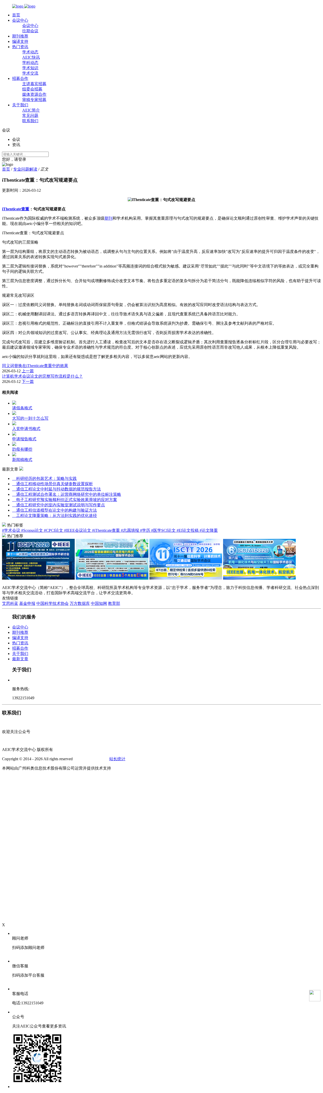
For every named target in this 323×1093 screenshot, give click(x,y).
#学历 (145, 530)
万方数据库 (80, 603)
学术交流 (30, 73)
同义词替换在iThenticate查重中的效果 (35, 365)
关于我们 (20, 105)
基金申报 (27, 603)
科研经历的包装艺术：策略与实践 (44, 478)
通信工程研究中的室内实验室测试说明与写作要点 (58, 505)
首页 (16, 15)
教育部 (114, 603)
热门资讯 (20, 47)
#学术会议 (11, 530)
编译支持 (20, 41)
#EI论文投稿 (188, 530)
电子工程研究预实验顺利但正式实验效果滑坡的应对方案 (64, 500)
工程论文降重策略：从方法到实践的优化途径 (54, 515)
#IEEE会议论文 (78, 530)
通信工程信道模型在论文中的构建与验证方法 (54, 510)
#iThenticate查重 (106, 530)
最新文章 (20, 659)
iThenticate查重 (15, 209)
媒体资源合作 (34, 94)
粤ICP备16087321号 (91, 759)
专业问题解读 (25, 169)
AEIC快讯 (31, 57)
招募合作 (20, 78)
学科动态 (30, 62)
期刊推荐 (20, 36)
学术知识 (30, 68)
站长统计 (117, 759)
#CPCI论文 (54, 530)
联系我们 (30, 121)
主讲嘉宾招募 (34, 84)
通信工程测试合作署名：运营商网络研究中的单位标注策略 (66, 494)
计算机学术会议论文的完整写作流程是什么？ (42, 376)
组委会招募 (32, 89)
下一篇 (28, 381)
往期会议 (30, 31)
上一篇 (28, 371)
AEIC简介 (31, 110)
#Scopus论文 (32, 530)
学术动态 (30, 52)
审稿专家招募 (34, 99)
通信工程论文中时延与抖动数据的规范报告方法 (56, 489)
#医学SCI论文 (164, 530)
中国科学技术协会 (52, 603)
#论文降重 (209, 530)
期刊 (108, 218)
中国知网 (99, 603)
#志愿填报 (130, 530)
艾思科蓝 (10, 603)
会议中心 (20, 20)
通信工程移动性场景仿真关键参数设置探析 (52, 484)
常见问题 (30, 115)
